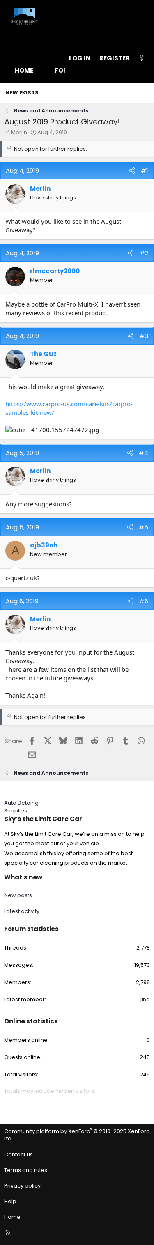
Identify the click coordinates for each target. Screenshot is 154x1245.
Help (10, 1201)
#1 (144, 170)
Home (24, 70)
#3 (143, 336)
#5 (143, 527)
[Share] (132, 170)
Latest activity (21, 911)
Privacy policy (22, 1186)
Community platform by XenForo (77, 1134)
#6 (143, 601)
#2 (144, 253)
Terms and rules (25, 1170)
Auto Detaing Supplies (21, 806)
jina (145, 999)
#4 (143, 453)
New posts (22, 92)
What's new (23, 877)
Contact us (18, 1154)
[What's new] (142, 58)
